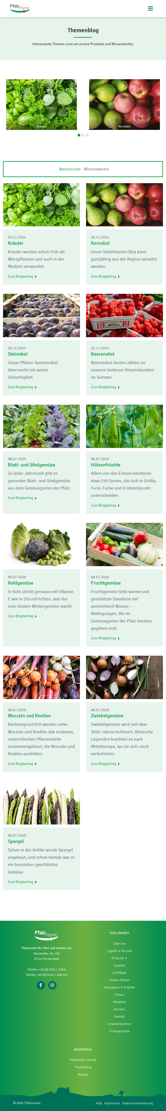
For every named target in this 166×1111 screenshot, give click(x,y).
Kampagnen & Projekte (119, 987)
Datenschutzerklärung (137, 1103)
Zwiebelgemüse (107, 716)
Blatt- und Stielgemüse (31, 465)
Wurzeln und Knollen (29, 716)
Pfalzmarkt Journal (83, 1060)
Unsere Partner (119, 980)
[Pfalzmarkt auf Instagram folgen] (52, 985)
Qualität (119, 965)
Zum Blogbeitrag (20, 276)
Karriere (119, 1009)
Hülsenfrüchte (105, 465)
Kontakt (119, 1016)
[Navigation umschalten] (150, 8)
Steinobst (18, 354)
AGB (99, 1103)
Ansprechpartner (119, 1024)
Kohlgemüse (20, 583)
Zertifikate (119, 973)
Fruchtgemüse (106, 583)
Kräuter (15, 243)
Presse (119, 995)
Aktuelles (119, 1002)
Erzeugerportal (119, 1031)
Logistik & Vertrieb (119, 951)
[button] (41, 104)
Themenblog (83, 1067)
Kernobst (100, 243)
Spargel (16, 841)
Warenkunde (70, 169)
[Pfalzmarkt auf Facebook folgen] (40, 985)
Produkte (118, 958)
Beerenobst (103, 354)
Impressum (112, 1103)
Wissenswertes (96, 169)
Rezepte (83, 1074)
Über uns (119, 943)
